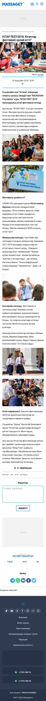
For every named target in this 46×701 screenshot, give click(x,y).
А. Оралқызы (24, 467)
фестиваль (23, 474)
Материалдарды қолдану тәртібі (23, 634)
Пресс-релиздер (23, 628)
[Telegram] (33, 611)
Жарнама (23, 617)
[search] (37, 4)
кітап (17, 474)
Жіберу (23, 508)
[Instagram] (28, 611)
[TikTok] (6, 611)
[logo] (13, 4)
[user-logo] (32, 5)
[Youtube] (12, 611)
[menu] (42, 4)
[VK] (17, 611)
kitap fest (5, 474)
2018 (11, 474)
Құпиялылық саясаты (23, 645)
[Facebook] (22, 611)
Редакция (23, 639)
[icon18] (23, 605)
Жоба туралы (23, 623)
